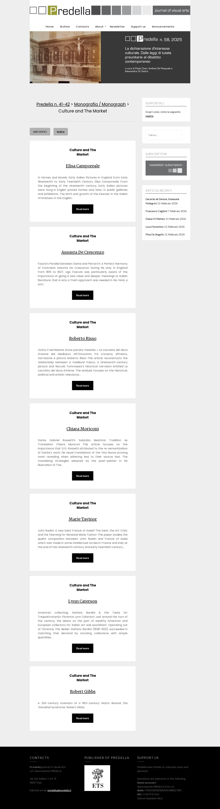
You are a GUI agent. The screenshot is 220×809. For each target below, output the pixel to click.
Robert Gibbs (83, 691)
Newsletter (117, 26)
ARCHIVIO (40, 131)
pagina (149, 115)
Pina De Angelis (155, 234)
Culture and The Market (82, 152)
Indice (60, 131)
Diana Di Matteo (155, 218)
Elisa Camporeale (83, 165)
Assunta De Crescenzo (82, 252)
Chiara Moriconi (83, 428)
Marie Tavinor (83, 519)
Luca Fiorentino (155, 226)
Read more (82, 209)
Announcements (163, 26)
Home (50, 26)
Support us (138, 26)
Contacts (82, 26)
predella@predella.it (59, 790)
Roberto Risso (82, 338)
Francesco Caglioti (156, 211)
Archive (65, 26)
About (99, 26)
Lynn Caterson (82, 601)
